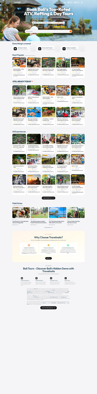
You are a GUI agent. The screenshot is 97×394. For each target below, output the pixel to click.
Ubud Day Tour (64, 297)
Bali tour (44, 302)
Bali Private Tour (51, 292)
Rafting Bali (48, 291)
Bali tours (36, 288)
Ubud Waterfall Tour (54, 297)
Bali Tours (49, 258)
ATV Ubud (29, 291)
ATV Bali (53, 290)
